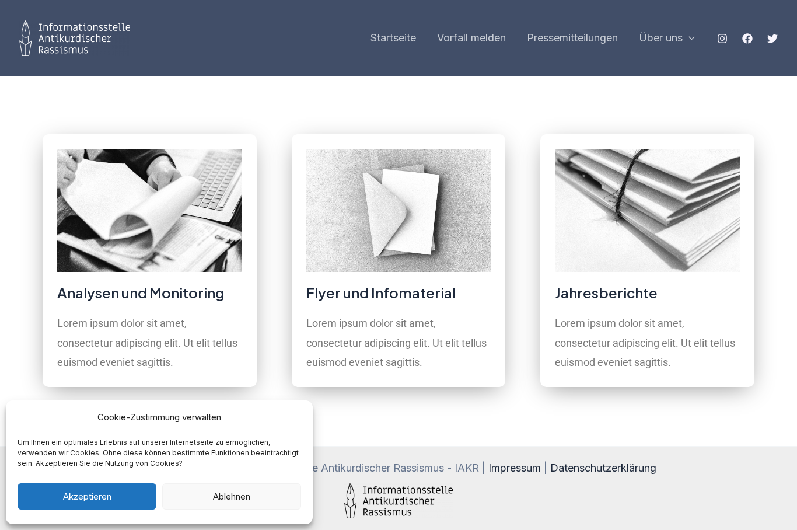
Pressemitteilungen (572, 38)
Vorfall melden (471, 38)
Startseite (393, 38)
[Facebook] (747, 38)
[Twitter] (772, 38)
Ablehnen (231, 496)
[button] (689, 38)
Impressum (514, 468)
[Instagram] (722, 38)
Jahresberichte (606, 292)
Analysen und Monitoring (141, 292)
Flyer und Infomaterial (381, 292)
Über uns (661, 38)
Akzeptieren (87, 496)
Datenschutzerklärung (603, 468)
